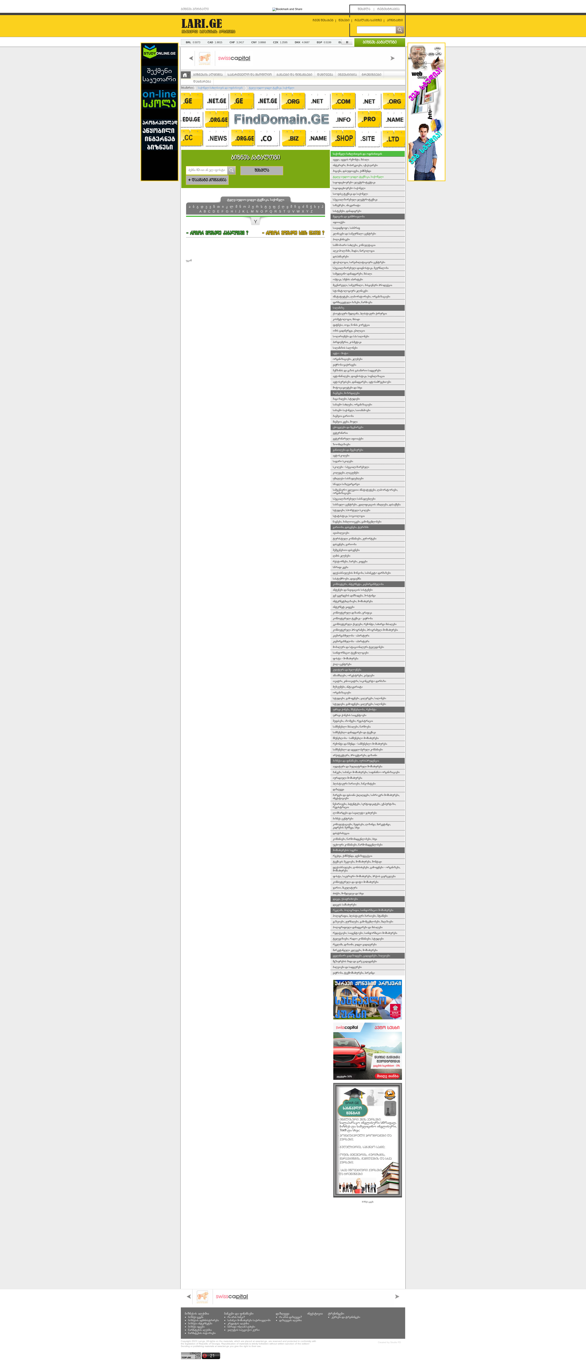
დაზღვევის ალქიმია (290, 1320)
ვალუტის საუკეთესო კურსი (244, 1329)
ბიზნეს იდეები (196, 1326)
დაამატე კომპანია (207, 180)
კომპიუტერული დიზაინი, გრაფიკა (352, 612)
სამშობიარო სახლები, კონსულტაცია (354, 245)
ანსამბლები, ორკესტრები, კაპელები (353, 675)
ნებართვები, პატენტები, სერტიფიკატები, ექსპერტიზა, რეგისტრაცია (364, 805)
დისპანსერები (341, 256)
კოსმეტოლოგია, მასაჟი (346, 319)
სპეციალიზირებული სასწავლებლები (354, 498)
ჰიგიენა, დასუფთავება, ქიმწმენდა (352, 170)
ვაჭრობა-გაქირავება (344, 364)
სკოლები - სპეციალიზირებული (351, 467)
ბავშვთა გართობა (343, 416)
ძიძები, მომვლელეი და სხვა (348, 893)
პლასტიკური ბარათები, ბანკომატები (354, 783)
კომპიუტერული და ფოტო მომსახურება (355, 882)
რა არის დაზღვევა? (290, 1317)
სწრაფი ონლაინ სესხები (241, 1326)
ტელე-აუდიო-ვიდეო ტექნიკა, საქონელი (358, 176)
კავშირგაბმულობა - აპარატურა (351, 635)
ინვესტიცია (347, 75)
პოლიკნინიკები (341, 239)
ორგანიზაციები (342, 692)
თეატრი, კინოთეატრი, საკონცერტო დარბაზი (359, 681)
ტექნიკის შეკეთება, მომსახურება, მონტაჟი (357, 861)
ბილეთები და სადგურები (347, 967)
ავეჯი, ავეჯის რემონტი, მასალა (351, 159)
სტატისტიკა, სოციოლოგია (349, 515)
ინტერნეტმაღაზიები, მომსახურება (353, 601)
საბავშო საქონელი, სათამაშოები (351, 410)
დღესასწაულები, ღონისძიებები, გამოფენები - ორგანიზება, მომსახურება (366, 869)
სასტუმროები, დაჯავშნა (347, 578)
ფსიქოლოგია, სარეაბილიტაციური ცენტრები (359, 262)
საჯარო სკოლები (343, 461)
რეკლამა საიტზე (368, 20)
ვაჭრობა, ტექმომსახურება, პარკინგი (354, 972)
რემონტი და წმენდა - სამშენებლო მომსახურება (360, 743)
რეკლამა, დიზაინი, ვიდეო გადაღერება (355, 944)
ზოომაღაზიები (341, 444)
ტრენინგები (371, 75)
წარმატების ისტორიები (202, 1333)
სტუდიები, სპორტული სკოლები (351, 510)
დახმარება (202, 82)
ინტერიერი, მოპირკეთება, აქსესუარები (355, 165)
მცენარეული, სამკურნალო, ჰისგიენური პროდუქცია (362, 285)
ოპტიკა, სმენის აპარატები (348, 279)
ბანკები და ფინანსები (294, 75)
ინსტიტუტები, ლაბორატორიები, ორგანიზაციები (361, 296)
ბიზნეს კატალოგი (380, 42)
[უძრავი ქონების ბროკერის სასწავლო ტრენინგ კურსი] (367, 1018)
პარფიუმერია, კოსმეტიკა (347, 342)
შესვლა (364, 9)
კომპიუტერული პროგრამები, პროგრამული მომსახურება (365, 629)
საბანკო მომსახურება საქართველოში (249, 1320)
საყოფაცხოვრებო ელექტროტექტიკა (354, 182)
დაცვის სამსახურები (344, 904)
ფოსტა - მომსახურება (345, 658)
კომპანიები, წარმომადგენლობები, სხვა (355, 838)
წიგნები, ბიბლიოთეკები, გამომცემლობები (357, 521)
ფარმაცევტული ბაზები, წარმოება (352, 302)
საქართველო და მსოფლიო (250, 75)
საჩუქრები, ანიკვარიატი (346, 205)
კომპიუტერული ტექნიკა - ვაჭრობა (353, 618)
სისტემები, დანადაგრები (347, 211)
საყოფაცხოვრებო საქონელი (349, 188)
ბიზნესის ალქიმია (208, 75)
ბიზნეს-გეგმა (195, 1317)
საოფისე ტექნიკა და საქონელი (350, 193)
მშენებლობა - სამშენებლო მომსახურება (356, 738)
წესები (344, 20)
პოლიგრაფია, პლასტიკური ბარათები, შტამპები (360, 915)
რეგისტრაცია (388, 9)
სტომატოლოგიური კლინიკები (350, 290)
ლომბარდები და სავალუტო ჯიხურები (355, 812)
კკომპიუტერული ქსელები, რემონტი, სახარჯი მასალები (364, 624)
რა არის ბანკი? (236, 1317)
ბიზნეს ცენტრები (343, 818)
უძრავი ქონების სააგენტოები (349, 715)
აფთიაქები (339, 222)
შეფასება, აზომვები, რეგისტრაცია (353, 720)
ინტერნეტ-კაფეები (343, 607)
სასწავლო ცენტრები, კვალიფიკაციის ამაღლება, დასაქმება (367, 504)
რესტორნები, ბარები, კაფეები (350, 561)
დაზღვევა (325, 75)
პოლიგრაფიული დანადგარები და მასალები (358, 927)
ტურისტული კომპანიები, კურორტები (354, 538)
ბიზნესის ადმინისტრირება (203, 1320)
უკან (189, 260)
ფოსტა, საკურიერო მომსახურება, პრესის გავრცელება (364, 876)
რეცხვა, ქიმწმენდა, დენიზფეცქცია (352, 855)
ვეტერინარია (340, 432)
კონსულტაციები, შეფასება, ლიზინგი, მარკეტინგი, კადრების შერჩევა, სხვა (362, 826)
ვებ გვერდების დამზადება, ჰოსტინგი (354, 595)
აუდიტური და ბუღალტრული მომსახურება (357, 766)
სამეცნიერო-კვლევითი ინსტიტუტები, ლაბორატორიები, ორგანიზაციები (365, 491)
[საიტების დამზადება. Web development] (426, 179)
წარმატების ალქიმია (200, 1329)
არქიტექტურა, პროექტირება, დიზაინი (355, 755)
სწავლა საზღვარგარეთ (346, 484)
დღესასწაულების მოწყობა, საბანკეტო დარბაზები (362, 572)
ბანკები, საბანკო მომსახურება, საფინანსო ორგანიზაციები (366, 772)
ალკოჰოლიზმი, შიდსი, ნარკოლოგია (353, 250)
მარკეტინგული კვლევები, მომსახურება (355, 950)
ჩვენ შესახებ (323, 20)
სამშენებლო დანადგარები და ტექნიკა (354, 732)
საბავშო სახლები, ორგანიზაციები (352, 404)
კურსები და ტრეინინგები (345, 1317)
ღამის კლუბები (341, 555)
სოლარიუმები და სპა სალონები (351, 336)
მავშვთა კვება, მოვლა (345, 421)
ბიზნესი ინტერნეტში (200, 1323)
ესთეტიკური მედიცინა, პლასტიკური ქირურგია (360, 313)
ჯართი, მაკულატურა (345, 887)
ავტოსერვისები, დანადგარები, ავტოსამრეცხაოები (362, 381)
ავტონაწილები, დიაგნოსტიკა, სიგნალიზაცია (359, 376)
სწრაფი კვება (340, 567)
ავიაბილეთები (341, 532)
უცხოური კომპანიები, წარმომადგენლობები (358, 844)
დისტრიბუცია (341, 833)
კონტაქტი (395, 20)
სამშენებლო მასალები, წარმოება (352, 726)
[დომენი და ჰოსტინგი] (293, 148)
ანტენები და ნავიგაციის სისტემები (353, 589)
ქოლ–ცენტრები (342, 664)
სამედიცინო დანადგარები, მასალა (352, 273)
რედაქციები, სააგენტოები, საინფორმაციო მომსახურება (365, 933)
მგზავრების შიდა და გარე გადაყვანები (355, 961)
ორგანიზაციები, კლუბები (347, 359)
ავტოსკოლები (341, 455)
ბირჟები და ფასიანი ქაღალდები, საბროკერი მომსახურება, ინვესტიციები (366, 796)
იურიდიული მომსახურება (347, 777)
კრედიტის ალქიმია (238, 1323)
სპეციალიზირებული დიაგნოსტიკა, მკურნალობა (360, 267)
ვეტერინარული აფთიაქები (348, 438)
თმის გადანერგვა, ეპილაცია (349, 330)
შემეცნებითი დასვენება (346, 550)
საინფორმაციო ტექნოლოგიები (351, 652)
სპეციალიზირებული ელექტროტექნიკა (355, 199)
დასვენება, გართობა (344, 544)
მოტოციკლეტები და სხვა (347, 387)
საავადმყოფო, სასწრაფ (346, 227)
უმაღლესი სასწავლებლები (348, 478)
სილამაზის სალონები (345, 347)
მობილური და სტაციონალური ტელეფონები (358, 647)
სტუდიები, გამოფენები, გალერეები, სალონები (359, 698)
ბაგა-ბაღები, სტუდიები (346, 398)
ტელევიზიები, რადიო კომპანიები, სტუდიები (358, 938)
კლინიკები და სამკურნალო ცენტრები (354, 233)
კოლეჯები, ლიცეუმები (346, 472)
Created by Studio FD (389, 1342)
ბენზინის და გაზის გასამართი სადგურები (357, 370)
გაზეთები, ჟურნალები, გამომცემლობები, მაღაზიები (363, 921)
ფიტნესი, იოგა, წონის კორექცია (351, 324)
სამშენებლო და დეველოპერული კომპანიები (358, 749)
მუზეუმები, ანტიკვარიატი (348, 686)
